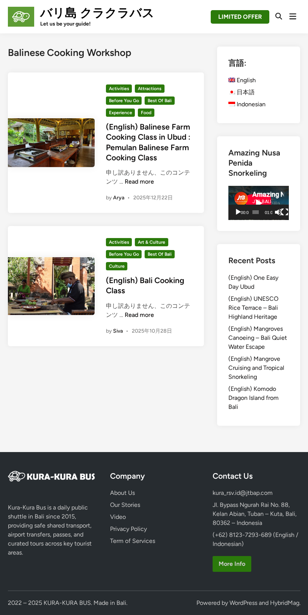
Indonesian (250, 104)
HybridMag (284, 602)
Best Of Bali (160, 100)
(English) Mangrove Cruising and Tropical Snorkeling (256, 367)
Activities (119, 88)
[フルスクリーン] (284, 212)
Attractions (150, 88)
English (245, 80)
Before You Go (124, 100)
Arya (118, 197)
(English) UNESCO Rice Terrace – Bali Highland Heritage (253, 307)
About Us (122, 492)
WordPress (243, 602)
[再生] (238, 212)
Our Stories (125, 504)
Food (146, 112)
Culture (117, 266)
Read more (139, 181)
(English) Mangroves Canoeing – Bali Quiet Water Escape (257, 337)
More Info (232, 563)
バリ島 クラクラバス (97, 13)
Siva (118, 331)
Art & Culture (151, 242)
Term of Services (132, 540)
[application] (258, 203)
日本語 (245, 92)
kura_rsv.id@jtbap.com (243, 492)
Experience (120, 112)
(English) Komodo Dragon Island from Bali (253, 397)
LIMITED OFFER (240, 16)
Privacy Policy (128, 528)
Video (118, 516)
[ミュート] (278, 212)
